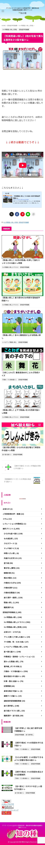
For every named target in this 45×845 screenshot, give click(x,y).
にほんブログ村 (8, 804)
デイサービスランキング (10, 810)
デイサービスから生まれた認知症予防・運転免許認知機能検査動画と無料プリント (22, 826)
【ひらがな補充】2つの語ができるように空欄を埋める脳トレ (28, 758)
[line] (28, 214)
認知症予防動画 (24, 222)
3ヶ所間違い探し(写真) (11, 222)
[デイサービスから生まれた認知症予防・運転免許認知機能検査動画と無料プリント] (22, 13)
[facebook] (17, 214)
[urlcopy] (33, 214)
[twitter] (11, 214)
